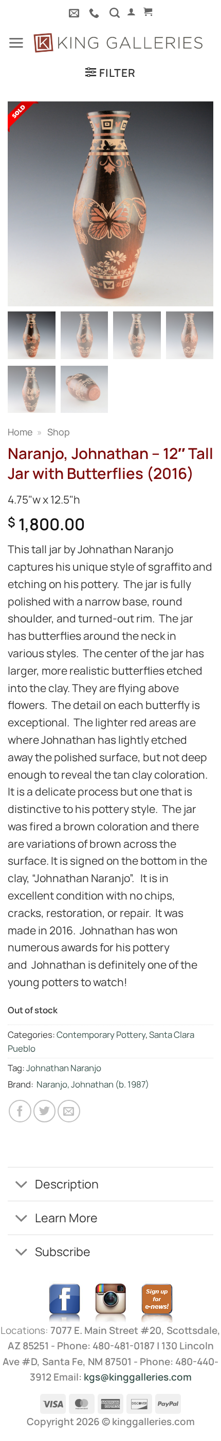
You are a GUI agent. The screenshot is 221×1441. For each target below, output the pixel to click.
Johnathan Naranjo (63, 1068)
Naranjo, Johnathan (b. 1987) (92, 1084)
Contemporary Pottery (101, 1034)
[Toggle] (21, 1185)
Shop (58, 432)
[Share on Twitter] (44, 1111)
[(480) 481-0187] (95, 13)
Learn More (66, 1217)
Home (20, 432)
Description (67, 1184)
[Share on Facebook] (20, 1111)
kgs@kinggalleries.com (138, 1377)
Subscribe (62, 1251)
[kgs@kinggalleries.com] (75, 13)
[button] (131, 11)
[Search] (114, 13)
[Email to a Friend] (69, 1111)
